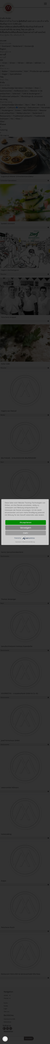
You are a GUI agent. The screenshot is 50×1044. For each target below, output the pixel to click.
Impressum (18, 541)
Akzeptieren (26, 522)
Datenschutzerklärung (28, 541)
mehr (25, 533)
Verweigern (25, 527)
